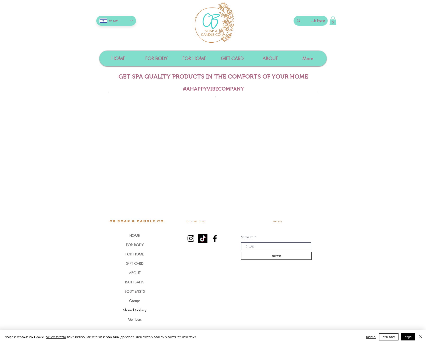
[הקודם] (108, 92)
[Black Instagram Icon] (190, 238)
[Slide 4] (215, 96)
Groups (134, 301)
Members (135, 319)
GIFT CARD (135, 263)
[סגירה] (420, 336)
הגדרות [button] (371, 337)
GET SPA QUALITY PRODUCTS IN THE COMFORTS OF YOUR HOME (213, 76)
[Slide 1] (210, 96)
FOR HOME (134, 254)
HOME (134, 235)
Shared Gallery (134, 310)
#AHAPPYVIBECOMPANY (213, 89)
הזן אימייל (247, 237)
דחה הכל (389, 337)
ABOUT (135, 273)
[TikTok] (202, 238)
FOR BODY (135, 245)
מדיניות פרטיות (56, 337)
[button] (333, 20)
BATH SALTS (134, 282)
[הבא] (318, 92)
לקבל (408, 337)
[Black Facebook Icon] (214, 238)
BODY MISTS (134, 291)
